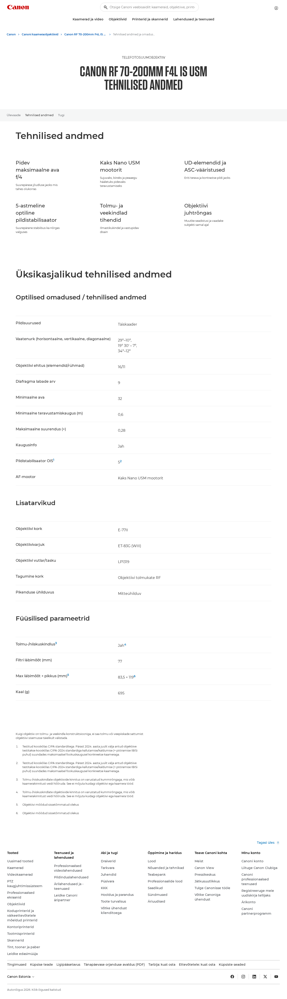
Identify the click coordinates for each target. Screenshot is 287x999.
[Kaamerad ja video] (105, 19)
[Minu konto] (276, 8)
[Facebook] (232, 976)
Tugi (61, 115)
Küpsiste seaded (232, 965)
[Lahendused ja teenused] (216, 19)
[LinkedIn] (254, 976)
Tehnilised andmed (39, 115)
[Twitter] (265, 976)
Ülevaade (14, 115)
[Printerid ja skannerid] (170, 19)
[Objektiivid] (128, 19)
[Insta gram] (243, 976)
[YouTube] (276, 976)
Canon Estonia (19, 977)
